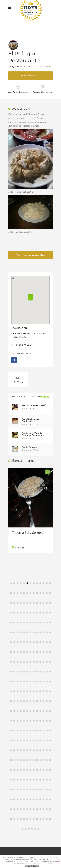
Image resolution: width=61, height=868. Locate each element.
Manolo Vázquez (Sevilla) (34, 405)
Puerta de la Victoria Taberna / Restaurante (33, 434)
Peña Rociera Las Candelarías (30, 420)
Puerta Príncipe (29, 447)
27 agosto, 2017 (16, 66)
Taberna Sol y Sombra (28, 532)
